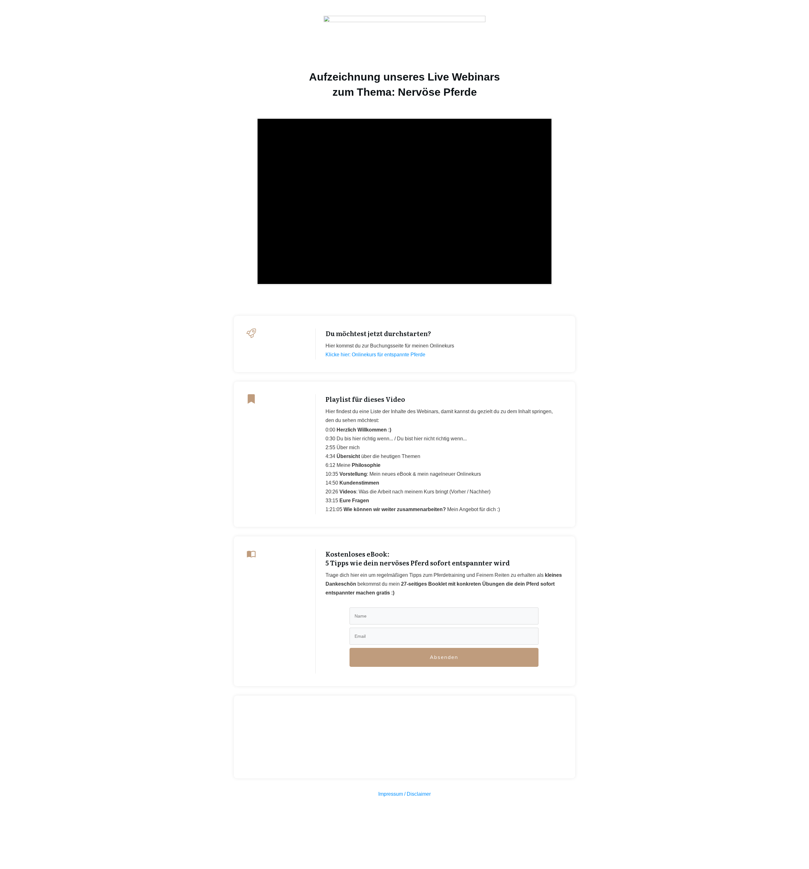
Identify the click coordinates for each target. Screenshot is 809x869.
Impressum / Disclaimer (404, 794)
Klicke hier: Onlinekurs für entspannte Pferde (375, 354)
